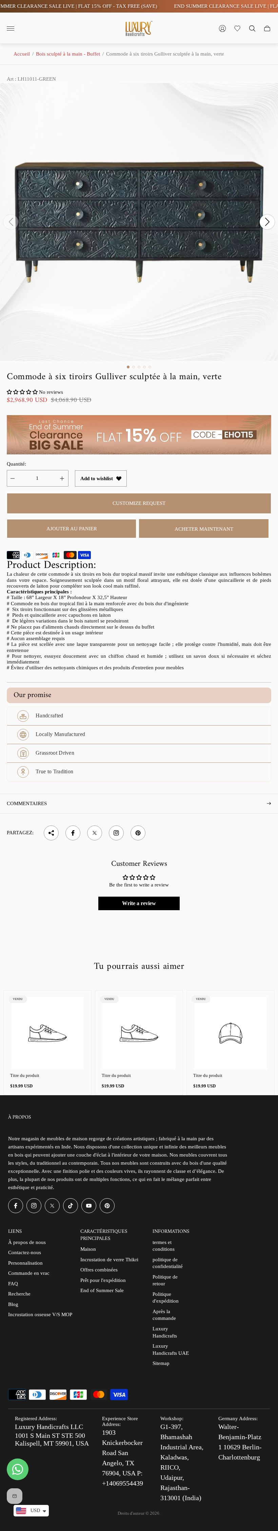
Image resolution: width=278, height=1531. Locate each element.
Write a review (139, 903)
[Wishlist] (237, 28)
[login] (222, 28)
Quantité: (16, 464)
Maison (88, 1249)
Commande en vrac (28, 1273)
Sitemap (161, 1363)
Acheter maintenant (204, 529)
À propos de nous (27, 1242)
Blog (13, 1304)
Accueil (22, 54)
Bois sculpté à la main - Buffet (68, 54)
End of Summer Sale (102, 1290)
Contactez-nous (24, 1252)
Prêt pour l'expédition (103, 1280)
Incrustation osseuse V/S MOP (40, 1314)
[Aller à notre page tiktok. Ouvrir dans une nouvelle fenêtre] (70, 1205)
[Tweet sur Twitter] (94, 832)
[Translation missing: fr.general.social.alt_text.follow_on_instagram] (116, 832)
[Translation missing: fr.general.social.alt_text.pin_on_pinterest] (138, 832)
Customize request (139, 503)
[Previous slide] (10, 222)
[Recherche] (252, 28)
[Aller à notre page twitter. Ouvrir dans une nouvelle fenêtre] (52, 1205)
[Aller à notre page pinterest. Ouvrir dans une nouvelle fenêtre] (107, 1205)
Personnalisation (25, 1263)
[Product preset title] (47, 1033)
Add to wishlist (96, 478)
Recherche (19, 1294)
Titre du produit (24, 1075)
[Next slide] (267, 222)
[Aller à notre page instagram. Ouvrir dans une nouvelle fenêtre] (33, 1205)
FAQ (13, 1283)
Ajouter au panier (71, 528)
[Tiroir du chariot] (267, 28)
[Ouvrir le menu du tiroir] (10, 28)
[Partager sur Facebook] (72, 832)
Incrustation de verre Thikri (109, 1259)
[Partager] (51, 832)
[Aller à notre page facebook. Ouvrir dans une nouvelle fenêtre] (15, 1205)
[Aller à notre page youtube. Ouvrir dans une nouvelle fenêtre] (88, 1205)
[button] (128, 367)
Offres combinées (99, 1269)
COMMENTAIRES (27, 803)
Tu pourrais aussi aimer (139, 967)
